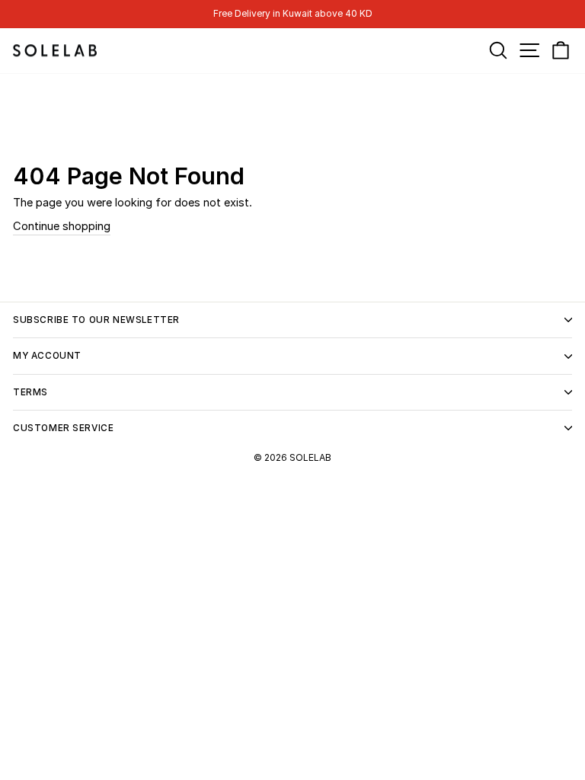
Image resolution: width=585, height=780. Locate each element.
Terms (30, 392)
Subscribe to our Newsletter (96, 320)
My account (47, 355)
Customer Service (63, 428)
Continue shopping (61, 226)
